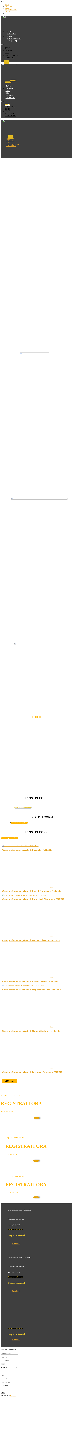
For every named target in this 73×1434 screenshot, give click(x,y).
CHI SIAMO (9, 6)
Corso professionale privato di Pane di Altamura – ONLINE (31, 858)
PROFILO (7, 63)
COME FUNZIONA (11, 10)
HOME (7, 5)
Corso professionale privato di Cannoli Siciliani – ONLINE (31, 998)
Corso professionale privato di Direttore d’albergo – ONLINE (32, 1039)
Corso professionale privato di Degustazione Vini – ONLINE (31, 956)
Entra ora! (13, 1363)
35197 (3, 1352)
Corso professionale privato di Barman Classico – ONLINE (31, 907)
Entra (36, 846)
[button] (25, 44)
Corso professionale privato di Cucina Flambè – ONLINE (30, 948)
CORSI (7, 8)
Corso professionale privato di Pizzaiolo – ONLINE (27, 850)
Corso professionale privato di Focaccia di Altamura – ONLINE (33, 866)
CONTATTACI (9, 11)
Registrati (6, 61)
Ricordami (6, 1327)
